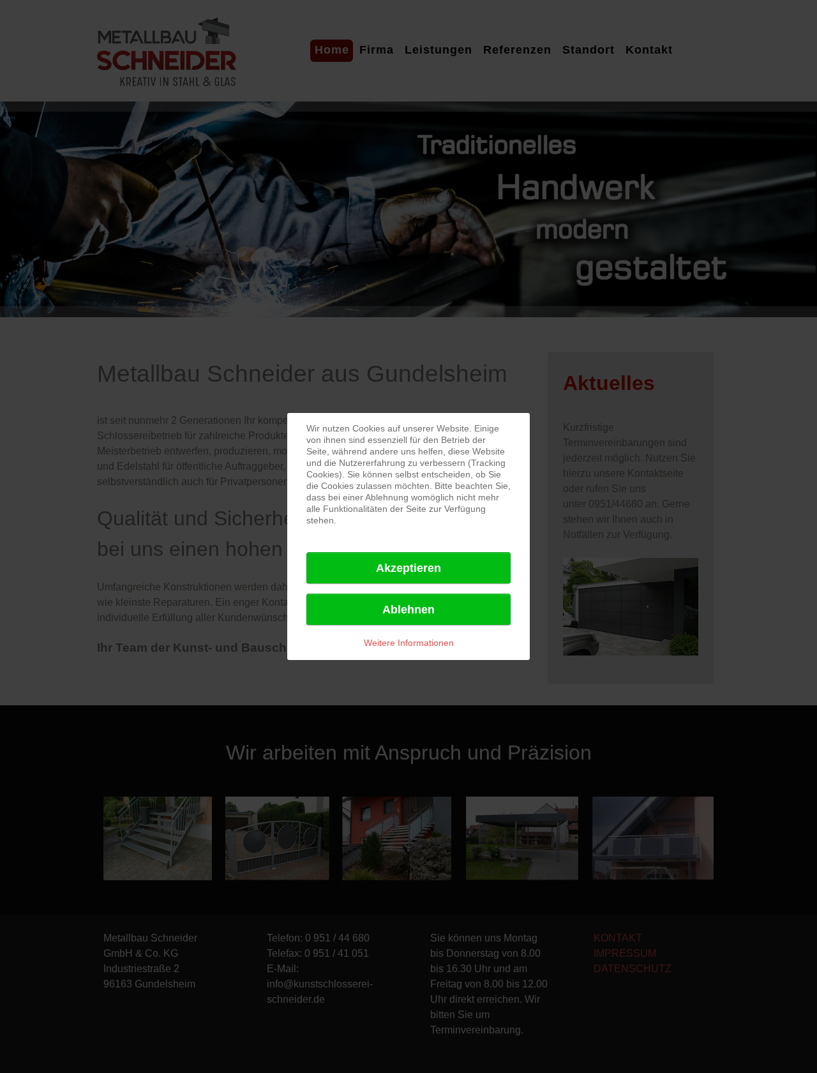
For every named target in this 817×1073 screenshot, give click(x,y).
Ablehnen (408, 609)
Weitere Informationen (409, 643)
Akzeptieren (408, 568)
